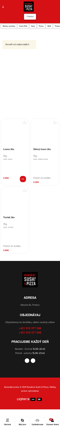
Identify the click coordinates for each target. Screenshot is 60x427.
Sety (33, 26)
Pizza (41, 26)
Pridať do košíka (23, 179)
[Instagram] (33, 360)
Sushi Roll (23, 26)
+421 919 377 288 (30, 328)
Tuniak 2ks (9, 217)
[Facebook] (27, 360)
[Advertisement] (30, 84)
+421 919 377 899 (30, 332)
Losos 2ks (8, 149)
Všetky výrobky (9, 26)
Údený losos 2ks (42, 149)
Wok (49, 26)
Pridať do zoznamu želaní (24, 122)
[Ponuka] (3, 6)
